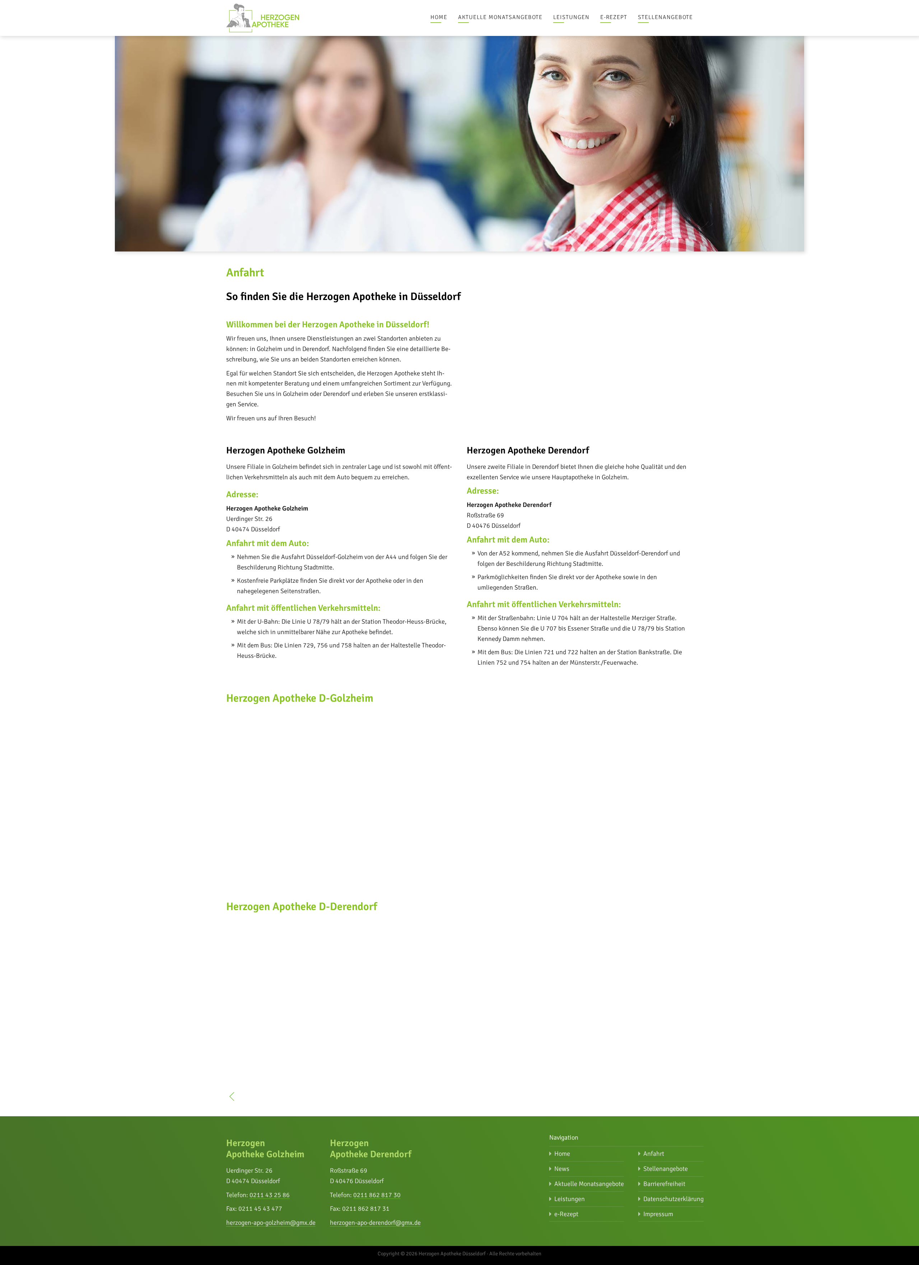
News (561, 1169)
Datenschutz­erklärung (673, 1199)
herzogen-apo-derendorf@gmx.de (375, 1223)
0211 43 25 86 (269, 1195)
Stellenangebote (665, 17)
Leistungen (571, 17)
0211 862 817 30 (377, 1195)
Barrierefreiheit (664, 1184)
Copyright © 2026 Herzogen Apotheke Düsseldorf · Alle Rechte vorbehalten (459, 1253)
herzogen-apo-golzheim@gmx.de (271, 1223)
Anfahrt (653, 1154)
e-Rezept (613, 17)
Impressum (658, 1214)
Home (438, 17)
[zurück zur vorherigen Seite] (232, 1098)
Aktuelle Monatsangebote (500, 17)
